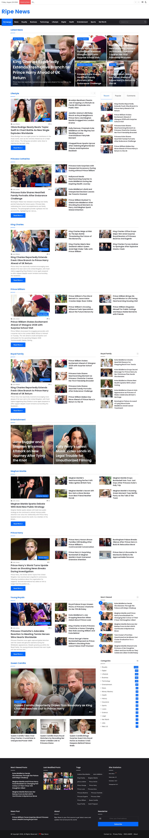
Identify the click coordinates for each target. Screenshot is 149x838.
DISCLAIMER (128, 834)
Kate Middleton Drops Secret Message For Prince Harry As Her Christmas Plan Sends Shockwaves (126, 373)
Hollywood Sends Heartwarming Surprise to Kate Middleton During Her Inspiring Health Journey (80, 180)
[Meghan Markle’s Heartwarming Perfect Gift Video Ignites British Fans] (61, 480)
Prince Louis (81, 789)
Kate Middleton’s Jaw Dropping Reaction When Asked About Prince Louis (80, 617)
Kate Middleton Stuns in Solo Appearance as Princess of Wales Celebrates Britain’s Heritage (125, 393)
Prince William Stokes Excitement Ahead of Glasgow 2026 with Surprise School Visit (89, 53)
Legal (104, 716)
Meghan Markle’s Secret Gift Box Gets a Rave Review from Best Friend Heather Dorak (81, 494)
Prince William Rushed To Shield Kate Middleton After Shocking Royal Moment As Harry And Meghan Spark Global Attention (81, 205)
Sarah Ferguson (93, 804)
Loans (104, 709)
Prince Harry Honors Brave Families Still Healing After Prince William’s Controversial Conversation (81, 543)
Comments (131, 96)
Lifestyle (55, 22)
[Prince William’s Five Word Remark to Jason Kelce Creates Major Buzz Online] (61, 299)
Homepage (7, 22)
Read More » (18, 148)
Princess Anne (92, 789)
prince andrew (81, 781)
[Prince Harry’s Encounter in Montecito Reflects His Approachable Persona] (105, 555)
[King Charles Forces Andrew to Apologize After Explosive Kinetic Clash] (105, 247)
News (16, 22)
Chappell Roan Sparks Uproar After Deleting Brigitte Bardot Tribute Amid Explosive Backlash (82, 147)
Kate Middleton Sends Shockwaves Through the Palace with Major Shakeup (125, 605)
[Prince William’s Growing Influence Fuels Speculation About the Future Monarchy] (61, 309)
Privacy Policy (117, 834)
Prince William (83, 39)
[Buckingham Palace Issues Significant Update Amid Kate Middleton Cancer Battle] (58, 781)
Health (71, 22)
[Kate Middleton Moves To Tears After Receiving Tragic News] (48, 787)
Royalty (24, 22)
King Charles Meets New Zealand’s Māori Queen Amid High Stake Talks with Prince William (81, 248)
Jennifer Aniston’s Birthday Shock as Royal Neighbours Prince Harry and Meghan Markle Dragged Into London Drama (81, 118)
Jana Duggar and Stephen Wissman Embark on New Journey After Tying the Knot (29, 451)
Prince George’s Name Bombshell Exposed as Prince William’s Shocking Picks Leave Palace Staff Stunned (81, 642)
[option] (74, 61)
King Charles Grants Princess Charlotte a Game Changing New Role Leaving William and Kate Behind (82, 629)
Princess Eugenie (82, 796)
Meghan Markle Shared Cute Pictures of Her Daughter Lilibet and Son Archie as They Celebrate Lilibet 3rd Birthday (126, 649)
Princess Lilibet (95, 796)
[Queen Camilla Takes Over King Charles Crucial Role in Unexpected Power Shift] (24, 726)
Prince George (81, 785)
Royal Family (81, 804)
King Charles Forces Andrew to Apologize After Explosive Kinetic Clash (125, 246)
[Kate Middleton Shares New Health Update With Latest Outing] (107, 383)
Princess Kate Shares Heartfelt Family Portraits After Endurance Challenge (89, 79)
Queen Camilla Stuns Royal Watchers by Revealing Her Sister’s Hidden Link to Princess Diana (52, 739)
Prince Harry (93, 785)
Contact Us (107, 834)
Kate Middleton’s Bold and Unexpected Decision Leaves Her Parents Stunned (81, 191)
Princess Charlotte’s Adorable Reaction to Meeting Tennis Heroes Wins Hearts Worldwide (30, 634)
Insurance (105, 702)
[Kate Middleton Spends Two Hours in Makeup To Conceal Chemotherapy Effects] (58, 787)
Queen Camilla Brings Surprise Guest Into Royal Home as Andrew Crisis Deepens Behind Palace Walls (81, 741)
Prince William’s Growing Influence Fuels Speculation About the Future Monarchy (81, 309)
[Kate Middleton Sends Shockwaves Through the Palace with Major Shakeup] (107, 606)
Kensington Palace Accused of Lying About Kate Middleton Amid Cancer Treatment (125, 404)
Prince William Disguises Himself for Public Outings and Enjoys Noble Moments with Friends (125, 310)
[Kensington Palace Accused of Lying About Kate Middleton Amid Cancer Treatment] (107, 404)
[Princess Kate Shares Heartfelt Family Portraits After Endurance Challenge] (107, 139)
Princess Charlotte (96, 793)
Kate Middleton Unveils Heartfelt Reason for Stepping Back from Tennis (125, 362)
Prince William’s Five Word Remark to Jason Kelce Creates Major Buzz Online (80, 298)
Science (105, 712)
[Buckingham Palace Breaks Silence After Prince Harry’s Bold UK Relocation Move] (105, 542)
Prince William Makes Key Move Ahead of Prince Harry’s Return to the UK (122, 79)
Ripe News (44, 834)
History (104, 698)
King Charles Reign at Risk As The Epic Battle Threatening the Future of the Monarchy (80, 235)
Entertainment (82, 22)
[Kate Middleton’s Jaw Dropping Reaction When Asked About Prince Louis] (61, 618)
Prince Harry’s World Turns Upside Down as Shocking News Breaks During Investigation (29, 568)
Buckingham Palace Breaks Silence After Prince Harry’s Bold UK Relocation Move (125, 542)
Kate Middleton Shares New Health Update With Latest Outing (125, 382)
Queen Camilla (93, 800)
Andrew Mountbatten (83, 774)
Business (33, 22)
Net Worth (102, 22)
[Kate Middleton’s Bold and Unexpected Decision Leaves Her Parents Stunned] (61, 192)
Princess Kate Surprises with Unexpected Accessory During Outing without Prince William (82, 168)
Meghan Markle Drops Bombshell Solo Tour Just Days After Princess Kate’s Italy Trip (125, 482)
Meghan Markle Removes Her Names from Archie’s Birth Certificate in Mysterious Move (125, 627)
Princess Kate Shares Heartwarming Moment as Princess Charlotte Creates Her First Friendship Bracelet (67, 2)
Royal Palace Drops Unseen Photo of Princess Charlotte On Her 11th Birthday (81, 606)
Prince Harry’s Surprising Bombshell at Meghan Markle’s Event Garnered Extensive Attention (80, 556)
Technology (44, 22)
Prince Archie (93, 781)
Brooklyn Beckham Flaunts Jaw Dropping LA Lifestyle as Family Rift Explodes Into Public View (81, 104)
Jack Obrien (16, 124)
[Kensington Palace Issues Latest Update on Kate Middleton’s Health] (48, 781)
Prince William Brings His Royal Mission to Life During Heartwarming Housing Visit (125, 298)
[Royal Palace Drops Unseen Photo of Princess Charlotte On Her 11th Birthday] (61, 607)
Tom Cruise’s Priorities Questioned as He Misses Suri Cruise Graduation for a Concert (126, 638)
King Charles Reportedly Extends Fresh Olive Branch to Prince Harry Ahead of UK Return (41, 69)
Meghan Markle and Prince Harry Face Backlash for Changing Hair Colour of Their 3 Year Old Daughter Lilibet (126, 616)
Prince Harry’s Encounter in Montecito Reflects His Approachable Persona (125, 554)
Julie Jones (15, 189)
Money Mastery (107, 691)
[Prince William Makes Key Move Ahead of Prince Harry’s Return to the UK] (107, 149)
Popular (118, 96)
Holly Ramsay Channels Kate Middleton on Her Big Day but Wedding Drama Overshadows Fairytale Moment (81, 133)
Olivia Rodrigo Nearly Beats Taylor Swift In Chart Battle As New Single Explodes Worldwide (30, 130)
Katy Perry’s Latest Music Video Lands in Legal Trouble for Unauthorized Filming (73, 453)
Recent (106, 96)
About (136, 834)
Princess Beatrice (82, 793)
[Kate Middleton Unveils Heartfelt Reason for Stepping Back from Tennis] (107, 363)
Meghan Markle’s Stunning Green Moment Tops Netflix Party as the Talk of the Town (125, 494)
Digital (63, 22)
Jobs (103, 723)
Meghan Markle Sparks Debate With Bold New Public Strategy (28, 505)
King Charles (18, 39)
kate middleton (97, 774)
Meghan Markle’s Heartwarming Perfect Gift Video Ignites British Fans (81, 480)
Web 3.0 (105, 726)
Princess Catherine (84, 65)
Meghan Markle (93, 778)
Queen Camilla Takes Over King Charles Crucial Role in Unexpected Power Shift (23, 738)
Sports (93, 22)
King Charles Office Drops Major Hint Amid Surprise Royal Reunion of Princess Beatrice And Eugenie (124, 235)
